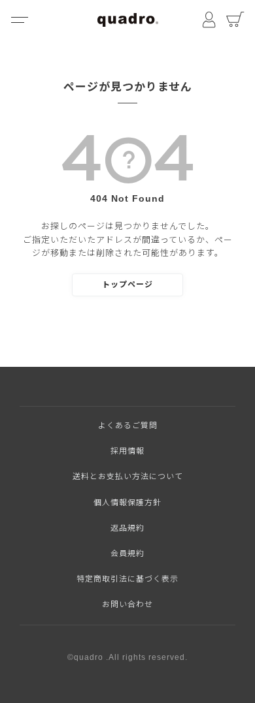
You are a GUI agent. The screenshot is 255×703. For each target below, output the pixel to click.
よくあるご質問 (128, 425)
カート (235, 20)
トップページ (127, 284)
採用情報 (127, 451)
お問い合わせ (127, 604)
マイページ (209, 20)
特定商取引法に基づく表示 (127, 579)
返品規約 (127, 528)
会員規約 (127, 553)
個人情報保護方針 (128, 502)
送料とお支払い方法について (128, 476)
